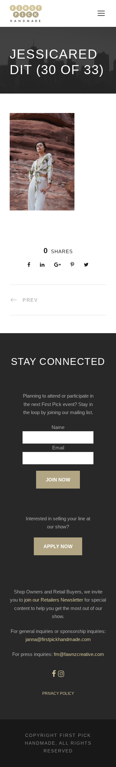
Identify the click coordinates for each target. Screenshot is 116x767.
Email (58, 447)
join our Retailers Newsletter (53, 600)
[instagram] (61, 674)
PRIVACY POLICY (58, 693)
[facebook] (54, 674)
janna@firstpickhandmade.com (58, 639)
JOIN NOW (58, 479)
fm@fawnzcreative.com (79, 654)
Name (58, 427)
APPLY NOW (58, 546)
